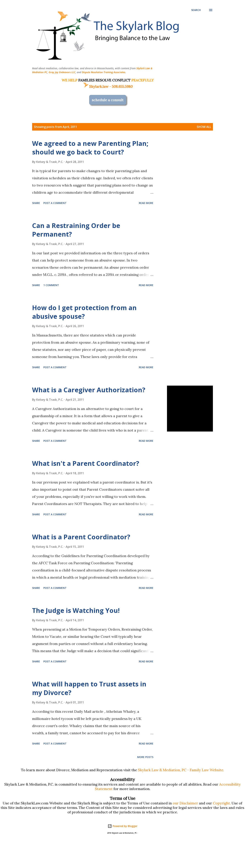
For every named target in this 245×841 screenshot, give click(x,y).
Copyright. (222, 803)
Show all (204, 127)
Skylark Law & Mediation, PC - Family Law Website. (181, 770)
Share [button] (36, 203)
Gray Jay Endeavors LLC (62, 72)
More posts (145, 757)
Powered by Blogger (124, 826)
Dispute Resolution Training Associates (103, 72)
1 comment (51, 285)
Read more (146, 203)
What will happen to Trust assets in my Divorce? (89, 688)
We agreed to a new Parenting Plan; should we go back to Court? (90, 147)
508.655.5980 (122, 86)
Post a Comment (55, 203)
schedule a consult (108, 100)
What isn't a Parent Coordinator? (85, 463)
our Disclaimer (185, 803)
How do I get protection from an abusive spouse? (84, 312)
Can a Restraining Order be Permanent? (76, 230)
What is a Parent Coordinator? (81, 537)
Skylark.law (99, 86)
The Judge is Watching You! (76, 610)
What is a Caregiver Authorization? (88, 389)
